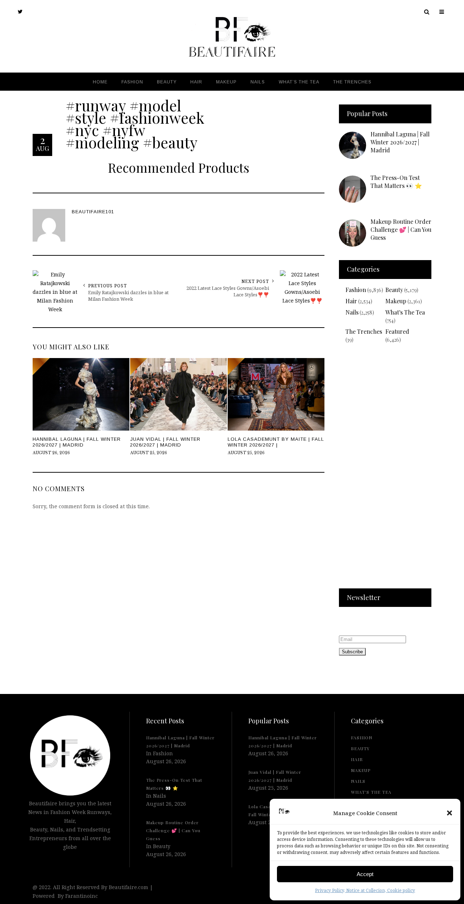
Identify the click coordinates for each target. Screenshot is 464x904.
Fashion (355, 289)
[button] (449, 813)
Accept (365, 874)
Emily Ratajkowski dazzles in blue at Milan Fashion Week (128, 295)
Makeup (395, 301)
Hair (351, 301)
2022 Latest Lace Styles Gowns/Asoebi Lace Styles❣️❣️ (227, 291)
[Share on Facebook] (7, 451)
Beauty (394, 289)
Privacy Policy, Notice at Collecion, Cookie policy (365, 890)
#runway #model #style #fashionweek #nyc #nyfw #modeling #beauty (135, 123)
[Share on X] (7, 434)
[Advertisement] (385, 470)
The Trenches (363, 331)
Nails (352, 312)
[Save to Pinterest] (7, 467)
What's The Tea (405, 312)
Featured (397, 331)
